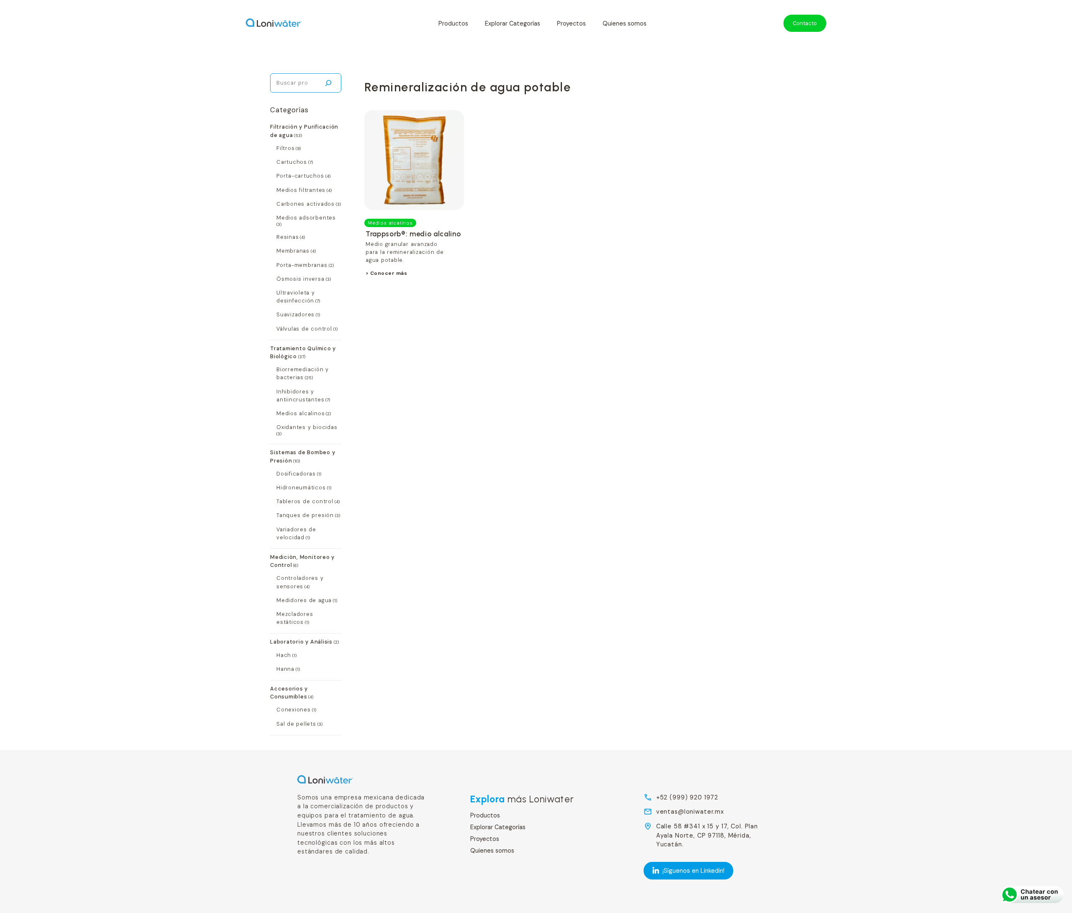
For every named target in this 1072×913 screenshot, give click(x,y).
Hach (283, 655)
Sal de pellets (296, 723)
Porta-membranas (301, 265)
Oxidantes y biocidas (306, 427)
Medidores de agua (304, 600)
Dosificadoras (296, 473)
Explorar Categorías (512, 23)
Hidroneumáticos (301, 487)
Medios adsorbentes (306, 217)
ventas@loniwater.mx (690, 811)
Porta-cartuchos (300, 175)
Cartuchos (291, 162)
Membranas (292, 250)
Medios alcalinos (300, 413)
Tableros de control (304, 501)
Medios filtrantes (300, 190)
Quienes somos (625, 23)
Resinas (287, 237)
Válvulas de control (304, 328)
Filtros (285, 148)
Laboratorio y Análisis (301, 641)
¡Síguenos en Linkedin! (693, 870)
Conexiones (293, 709)
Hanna (285, 668)
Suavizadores (295, 314)
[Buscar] (328, 83)
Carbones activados (305, 203)
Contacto (805, 23)
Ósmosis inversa (300, 278)
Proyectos (571, 23)
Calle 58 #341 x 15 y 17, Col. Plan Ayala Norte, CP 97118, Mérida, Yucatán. (707, 835)
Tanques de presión (305, 515)
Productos (453, 23)
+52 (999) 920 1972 (687, 797)
